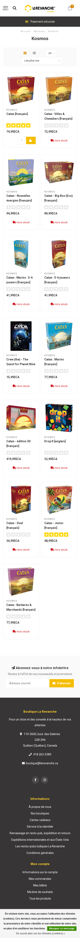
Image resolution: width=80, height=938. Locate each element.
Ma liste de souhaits (40, 892)
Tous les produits (40, 898)
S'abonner (63, 683)
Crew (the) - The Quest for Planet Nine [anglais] (20, 364)
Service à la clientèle (40, 826)
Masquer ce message (61, 928)
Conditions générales (40, 853)
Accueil (26, 31)
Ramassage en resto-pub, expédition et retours (40, 833)
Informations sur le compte (40, 872)
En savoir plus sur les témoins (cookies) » (40, 933)
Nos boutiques (40, 813)
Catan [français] (17, 114)
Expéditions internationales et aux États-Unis (40, 839)
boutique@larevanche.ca (42, 763)
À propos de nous (40, 806)
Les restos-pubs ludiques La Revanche (40, 846)
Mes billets (40, 885)
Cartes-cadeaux (40, 820)
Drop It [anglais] (55, 441)
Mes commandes (40, 878)
